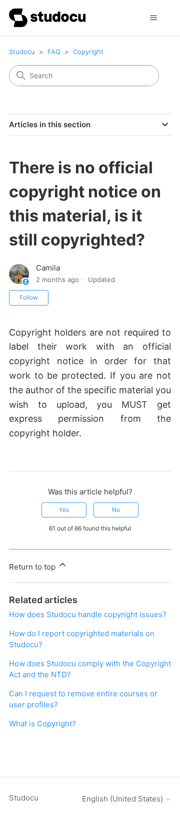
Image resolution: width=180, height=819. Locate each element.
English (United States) (123, 798)
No (116, 509)
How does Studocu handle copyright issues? (87, 614)
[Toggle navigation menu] (153, 18)
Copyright (88, 52)
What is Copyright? (42, 723)
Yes (64, 509)
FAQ (54, 52)
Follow (29, 297)
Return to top (33, 567)
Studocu (22, 52)
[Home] (47, 18)
